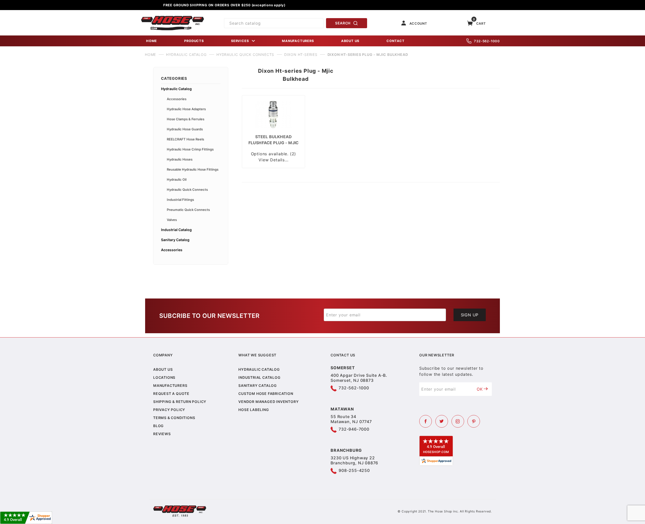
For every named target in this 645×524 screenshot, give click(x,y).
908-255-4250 (354, 470)
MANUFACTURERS (298, 41)
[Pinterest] (473, 421)
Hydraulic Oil (176, 179)
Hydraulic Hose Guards (185, 129)
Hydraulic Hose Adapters (186, 109)
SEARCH (342, 23)
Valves (172, 220)
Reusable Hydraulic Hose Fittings (192, 169)
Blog (158, 426)
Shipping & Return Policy (179, 401)
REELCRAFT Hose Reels (185, 139)
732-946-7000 (354, 429)
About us (163, 369)
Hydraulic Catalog (176, 89)
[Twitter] (441, 421)
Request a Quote (171, 393)
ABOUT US (350, 41)
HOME (151, 41)
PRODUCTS (194, 41)
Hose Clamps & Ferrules (185, 119)
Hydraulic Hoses (179, 159)
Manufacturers (170, 385)
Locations (164, 377)
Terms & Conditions (174, 418)
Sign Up (470, 314)
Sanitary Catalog (175, 240)
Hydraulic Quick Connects (187, 190)
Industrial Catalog (176, 230)
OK (480, 389)
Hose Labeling (253, 409)
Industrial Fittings (180, 200)
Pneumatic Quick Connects (188, 210)
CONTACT (395, 41)
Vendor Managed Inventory (268, 401)
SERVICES (240, 41)
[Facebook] (425, 421)
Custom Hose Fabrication (265, 393)
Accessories (176, 99)
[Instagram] (458, 421)
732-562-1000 (487, 41)
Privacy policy (169, 409)
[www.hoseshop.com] (172, 17)
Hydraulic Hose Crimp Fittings (190, 149)
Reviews (162, 434)
